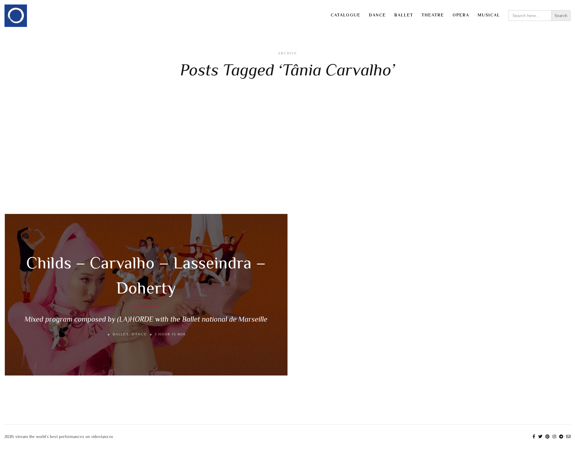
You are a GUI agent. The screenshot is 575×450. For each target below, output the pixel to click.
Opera (461, 15)
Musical (489, 15)
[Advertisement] (287, 148)
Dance (377, 15)
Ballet (403, 15)
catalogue (346, 15)
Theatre (433, 15)
